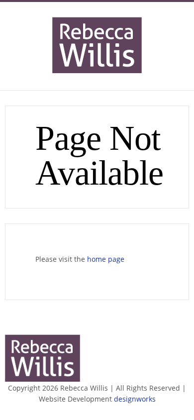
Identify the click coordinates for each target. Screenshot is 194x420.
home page (105, 259)
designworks (135, 399)
